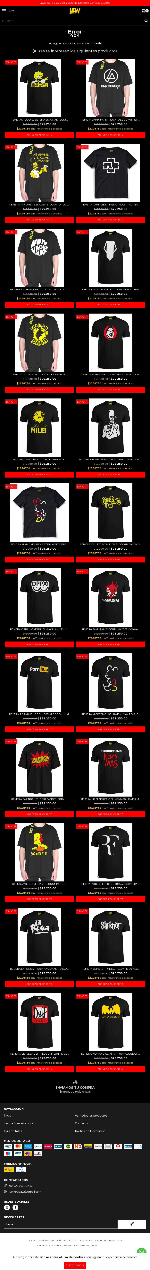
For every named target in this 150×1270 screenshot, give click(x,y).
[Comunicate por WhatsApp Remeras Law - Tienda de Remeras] (141, 1252)
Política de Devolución (90, 1131)
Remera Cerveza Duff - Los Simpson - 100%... (39, 1053)
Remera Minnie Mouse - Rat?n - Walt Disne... (39, 544)
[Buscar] (146, 21)
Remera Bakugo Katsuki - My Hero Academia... (110, 289)
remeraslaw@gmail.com (25, 1191)
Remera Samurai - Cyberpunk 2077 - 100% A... (110, 629)
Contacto (81, 1123)
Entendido (75, 1265)
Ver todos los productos (91, 1115)
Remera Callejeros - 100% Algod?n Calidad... (110, 544)
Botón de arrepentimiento (75, 1249)
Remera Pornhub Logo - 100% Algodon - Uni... (40, 714)
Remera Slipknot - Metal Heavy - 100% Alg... (110, 968)
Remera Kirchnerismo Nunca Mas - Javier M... (110, 799)
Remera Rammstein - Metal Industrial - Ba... (110, 204)
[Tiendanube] (75, 1237)
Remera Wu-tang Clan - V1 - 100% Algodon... (110, 1053)
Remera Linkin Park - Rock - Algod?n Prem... (110, 119)
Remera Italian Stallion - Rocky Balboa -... (39, 374)
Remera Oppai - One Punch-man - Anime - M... (39, 629)
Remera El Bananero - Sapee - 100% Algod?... (111, 374)
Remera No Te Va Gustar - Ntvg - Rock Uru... (39, 289)
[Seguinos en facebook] (15, 1207)
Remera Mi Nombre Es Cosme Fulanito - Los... (39, 204)
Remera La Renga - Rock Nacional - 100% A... (39, 968)
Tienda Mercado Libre (18, 1123)
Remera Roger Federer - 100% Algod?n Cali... (110, 883)
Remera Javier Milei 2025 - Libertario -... (39, 459)
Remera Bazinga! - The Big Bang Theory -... (39, 799)
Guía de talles (13, 1131)
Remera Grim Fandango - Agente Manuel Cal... (110, 459)
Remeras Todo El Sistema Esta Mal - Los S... (39, 119)
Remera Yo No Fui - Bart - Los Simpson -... (39, 883)
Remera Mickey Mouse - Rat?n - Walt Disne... (110, 714)
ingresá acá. (105, 1245)
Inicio (7, 1115)
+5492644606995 (20, 1186)
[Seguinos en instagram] (7, 1207)
